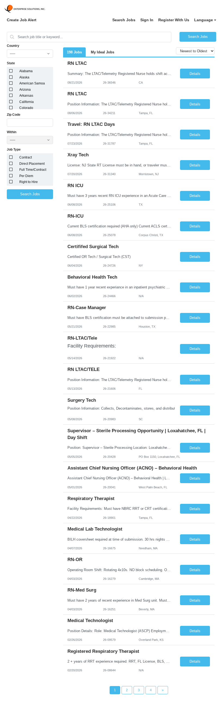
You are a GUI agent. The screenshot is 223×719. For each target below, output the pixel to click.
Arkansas (26, 96)
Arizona (25, 90)
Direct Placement (32, 164)
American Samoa (32, 83)
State (11, 63)
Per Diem (26, 176)
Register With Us (173, 20)
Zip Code (13, 115)
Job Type (14, 149)
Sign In (146, 20)
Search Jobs (123, 20)
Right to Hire (28, 182)
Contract (25, 157)
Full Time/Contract (32, 170)
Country (13, 46)
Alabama (26, 71)
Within (11, 132)
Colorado (26, 108)
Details (195, 74)
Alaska (24, 77)
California (26, 102)
